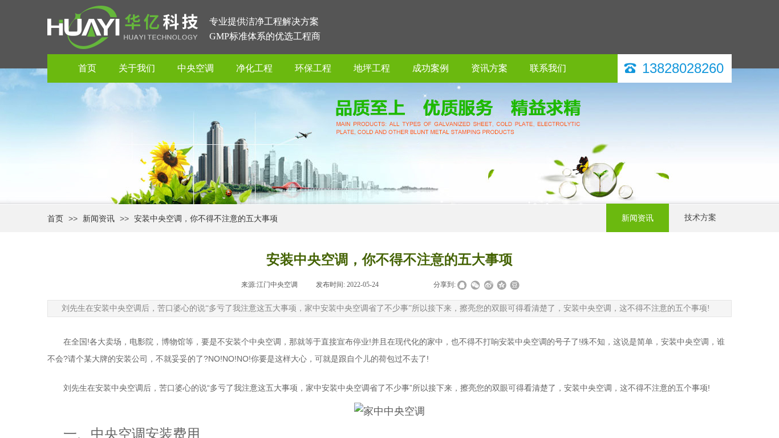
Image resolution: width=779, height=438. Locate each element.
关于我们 (137, 68)
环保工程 (313, 68)
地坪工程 (372, 68)
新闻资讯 (99, 218)
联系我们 (548, 68)
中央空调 (195, 68)
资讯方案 (489, 68)
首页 (87, 68)
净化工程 (254, 68)
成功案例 (430, 68)
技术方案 (700, 217)
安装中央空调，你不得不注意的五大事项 (206, 218)
